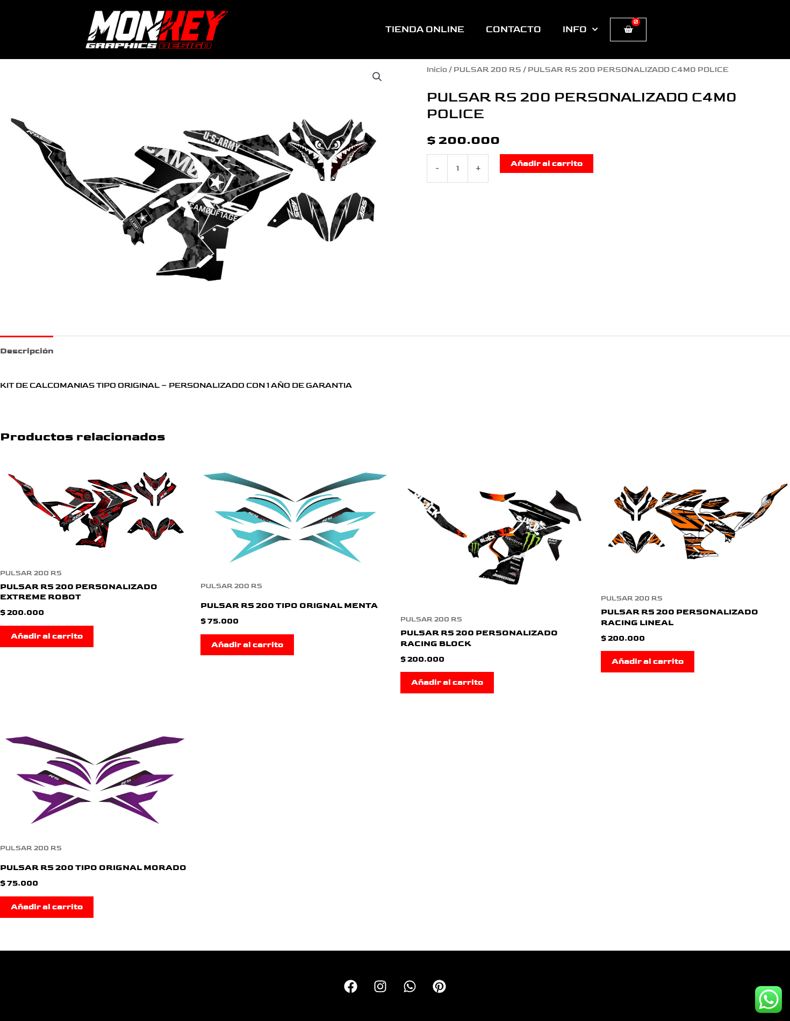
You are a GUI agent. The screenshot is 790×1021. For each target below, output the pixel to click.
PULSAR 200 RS (487, 70)
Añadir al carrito (547, 163)
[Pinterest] (439, 986)
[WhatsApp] (409, 986)
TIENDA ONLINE (424, 29)
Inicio (437, 70)
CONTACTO (513, 29)
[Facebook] (350, 986)
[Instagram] (380, 986)
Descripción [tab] (26, 351)
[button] (377, 76)
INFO (575, 29)
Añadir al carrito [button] (47, 636)
